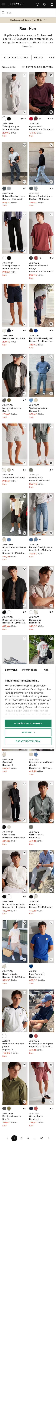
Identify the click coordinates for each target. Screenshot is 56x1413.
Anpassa (27, 732)
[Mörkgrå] (31, 258)
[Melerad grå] (4, 118)
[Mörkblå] (9, 330)
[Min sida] (37, 4)
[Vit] (36, 612)
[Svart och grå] (4, 400)
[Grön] (9, 470)
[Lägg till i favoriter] (24, 75)
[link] (37, 4)
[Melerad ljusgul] (36, 400)
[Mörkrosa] (36, 258)
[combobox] (30, 12)
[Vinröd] (36, 118)
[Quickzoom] (24, 112)
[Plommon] (36, 1036)
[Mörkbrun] (31, 330)
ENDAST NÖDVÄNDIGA (28, 741)
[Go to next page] (49, 1138)
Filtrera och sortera (39, 67)
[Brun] (4, 330)
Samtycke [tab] (11, 669)
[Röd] (31, 118)
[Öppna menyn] (3, 4)
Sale (4, 136)
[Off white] (4, 539)
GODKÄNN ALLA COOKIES (28, 723)
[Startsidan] (16, 4)
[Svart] (9, 118)
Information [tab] (29, 669)
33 (41, 1138)
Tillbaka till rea (17, 57)
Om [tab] (46, 669)
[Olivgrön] (9, 400)
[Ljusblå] (9, 188)
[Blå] (36, 330)
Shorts (38, 57)
